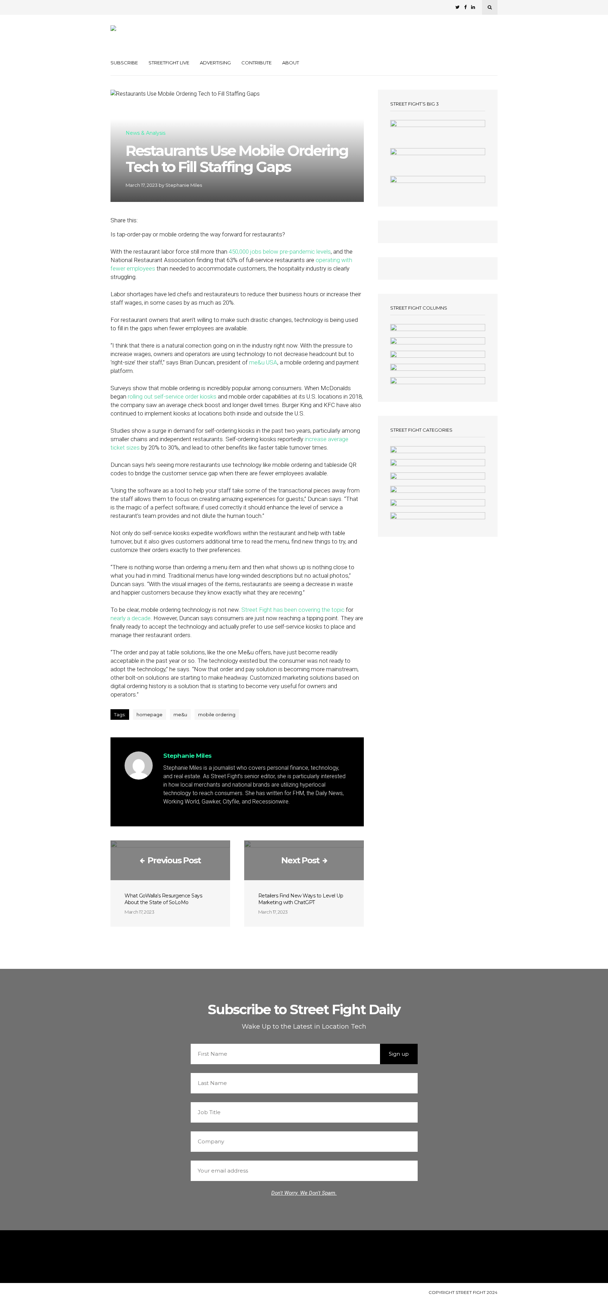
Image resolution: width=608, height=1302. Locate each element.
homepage (150, 714)
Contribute (256, 62)
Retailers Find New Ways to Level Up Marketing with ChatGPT (300, 899)
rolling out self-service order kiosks (172, 396)
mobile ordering (216, 714)
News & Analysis (145, 133)
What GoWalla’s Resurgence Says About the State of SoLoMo (163, 899)
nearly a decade (130, 618)
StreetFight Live (168, 62)
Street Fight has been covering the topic (292, 609)
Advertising (215, 62)
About (290, 62)
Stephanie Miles (183, 185)
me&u (180, 714)
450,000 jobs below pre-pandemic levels (280, 251)
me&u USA (263, 362)
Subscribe (124, 62)
